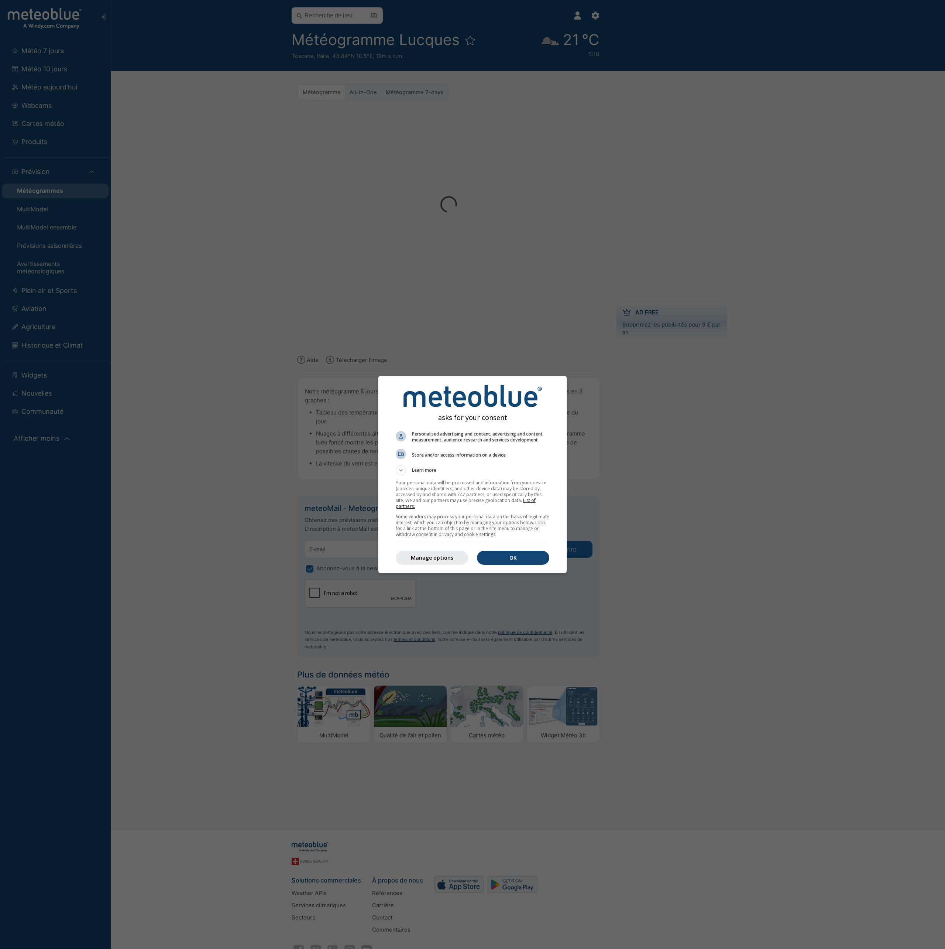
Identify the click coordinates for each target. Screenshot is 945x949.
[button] (472, 470)
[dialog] (472, 474)
